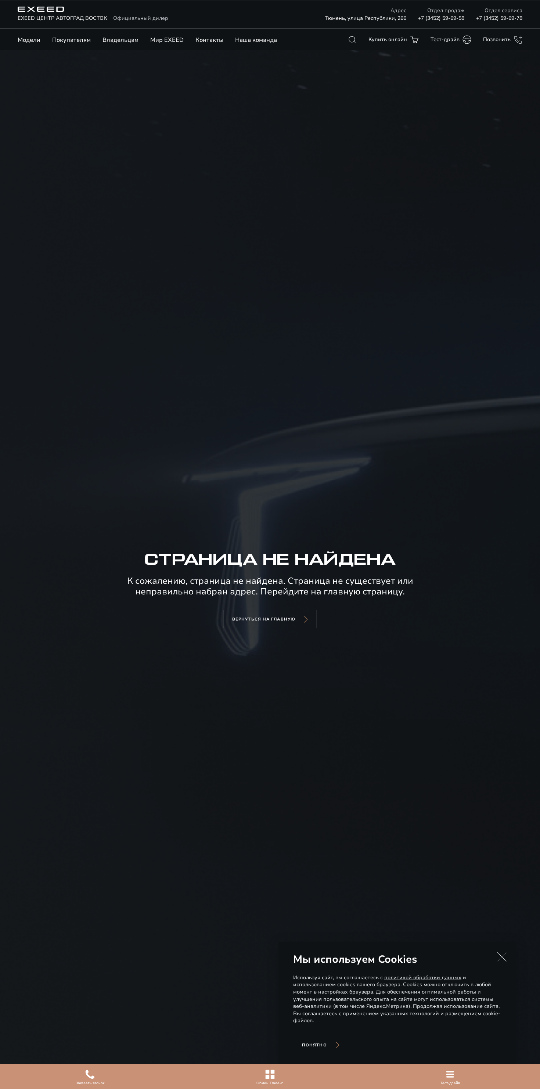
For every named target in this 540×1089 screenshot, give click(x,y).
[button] (502, 957)
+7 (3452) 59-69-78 (499, 18)
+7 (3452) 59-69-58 (441, 18)
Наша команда (256, 40)
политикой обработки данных (422, 977)
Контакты (209, 40)
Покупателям (71, 40)
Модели (29, 40)
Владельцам (120, 40)
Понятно (314, 1045)
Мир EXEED (167, 40)
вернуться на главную (263, 619)
